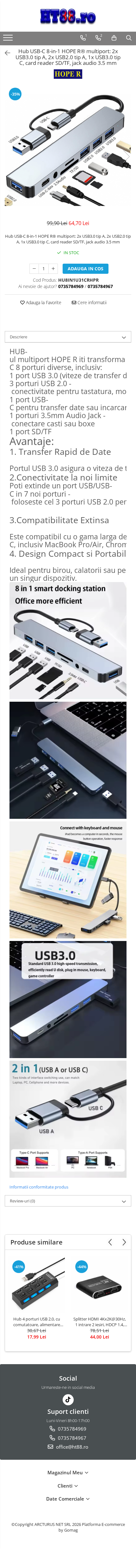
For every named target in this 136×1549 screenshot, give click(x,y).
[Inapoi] (4, 53)
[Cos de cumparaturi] (114, 38)
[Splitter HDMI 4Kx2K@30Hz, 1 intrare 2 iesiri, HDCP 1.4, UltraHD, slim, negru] (99, 1284)
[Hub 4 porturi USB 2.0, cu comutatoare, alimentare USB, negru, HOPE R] (36, 1284)
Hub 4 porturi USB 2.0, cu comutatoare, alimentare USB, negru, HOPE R (36, 1321)
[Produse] (8, 39)
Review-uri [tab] (22, 1201)
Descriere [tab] (18, 337)
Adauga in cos (85, 269)
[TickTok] (68, 1399)
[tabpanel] (68, 150)
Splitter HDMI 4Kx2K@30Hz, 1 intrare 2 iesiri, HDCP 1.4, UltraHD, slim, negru (99, 1321)
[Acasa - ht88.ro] (68, 16)
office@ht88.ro (71, 1447)
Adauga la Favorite (43, 302)
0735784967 (71, 1438)
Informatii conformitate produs (38, 1187)
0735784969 (71, 1429)
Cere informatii (91, 302)
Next (126, 156)
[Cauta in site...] (129, 38)
